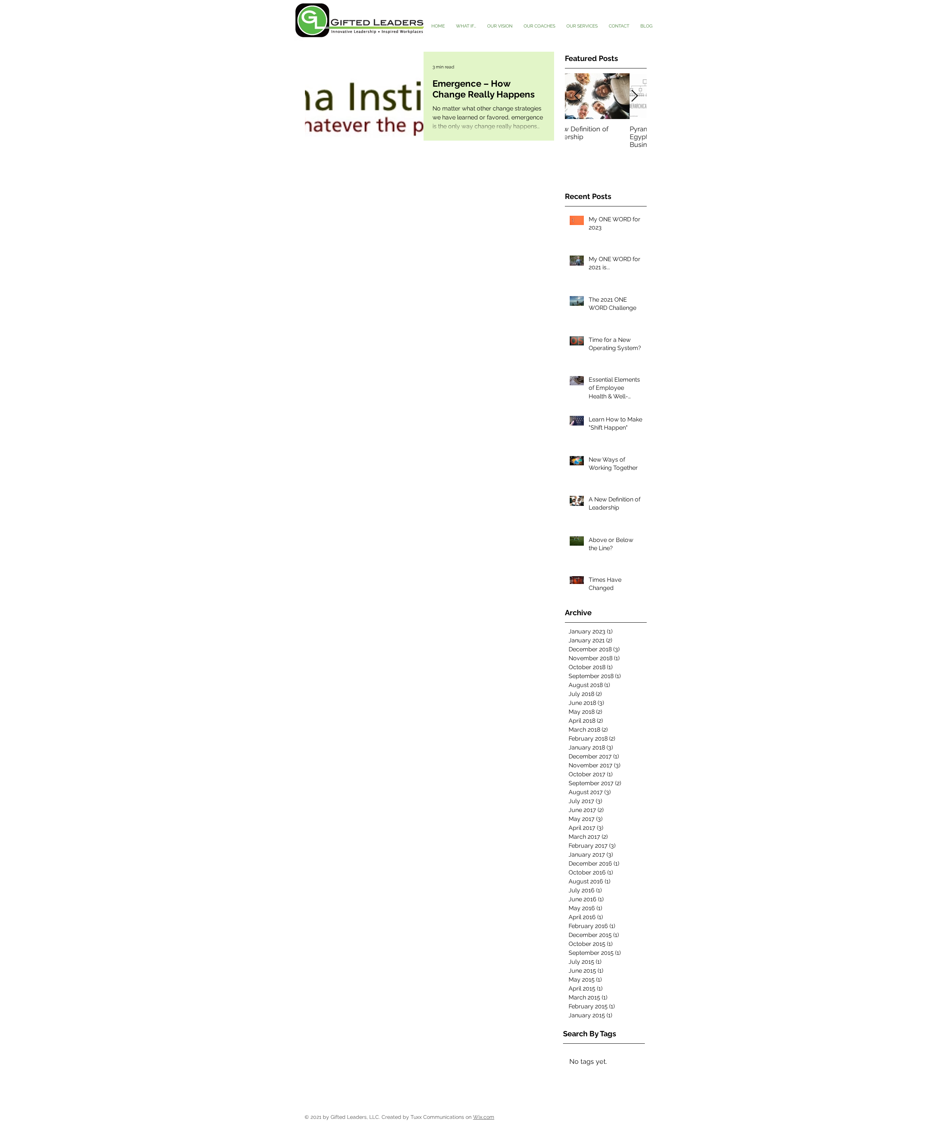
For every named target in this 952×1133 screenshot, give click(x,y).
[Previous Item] (577, 96)
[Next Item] (634, 96)
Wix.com (483, 1117)
